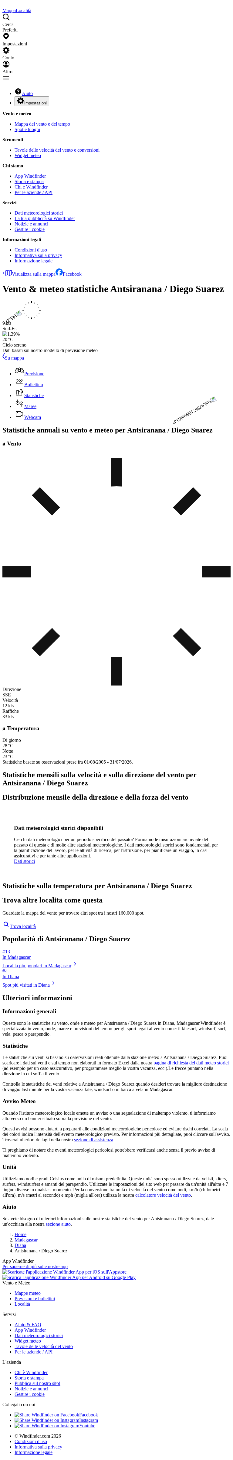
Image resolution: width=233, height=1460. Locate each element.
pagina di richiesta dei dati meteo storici (191, 1062)
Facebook (72, 274)
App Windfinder (30, 176)
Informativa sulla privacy (38, 255)
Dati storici (24, 861)
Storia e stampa (29, 181)
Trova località (23, 926)
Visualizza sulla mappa (34, 274)
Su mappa (14, 357)
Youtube (87, 1425)
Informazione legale (33, 260)
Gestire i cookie (30, 229)
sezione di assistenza (93, 1139)
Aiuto (27, 93)
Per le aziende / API (33, 192)
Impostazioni (35, 103)
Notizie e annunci (31, 223)
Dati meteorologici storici (39, 212)
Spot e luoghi (27, 129)
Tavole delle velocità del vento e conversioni (57, 150)
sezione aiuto (58, 1224)
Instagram (88, 1420)
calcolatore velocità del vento (163, 1195)
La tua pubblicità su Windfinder (45, 218)
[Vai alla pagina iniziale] (3, 5)
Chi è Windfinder (31, 186)
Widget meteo (28, 155)
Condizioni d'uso (31, 249)
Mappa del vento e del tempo (42, 124)
